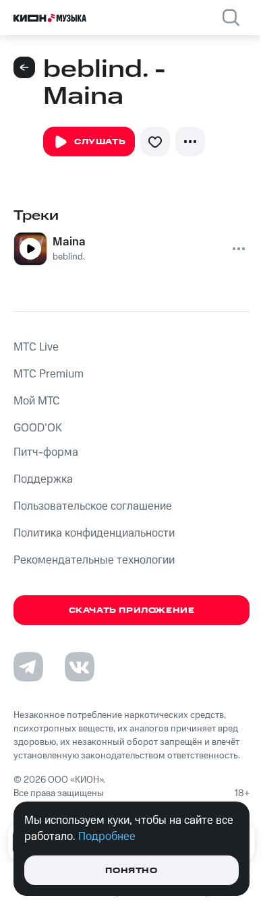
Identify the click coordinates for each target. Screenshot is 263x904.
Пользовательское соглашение (92, 506)
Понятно (131, 870)
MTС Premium (48, 374)
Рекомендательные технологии (94, 560)
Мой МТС (36, 401)
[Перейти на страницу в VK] (79, 667)
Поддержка (43, 479)
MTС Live (36, 347)
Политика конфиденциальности (94, 533)
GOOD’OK (37, 428)
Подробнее (107, 836)
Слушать (99, 142)
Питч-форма (45, 452)
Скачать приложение (132, 610)
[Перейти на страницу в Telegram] (28, 667)
